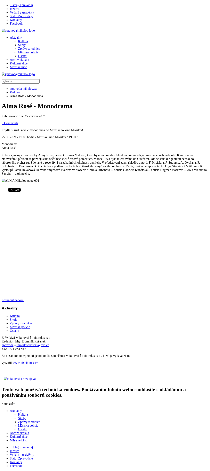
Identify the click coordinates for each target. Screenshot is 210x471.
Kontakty (16, 20)
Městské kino (18, 67)
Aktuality (16, 37)
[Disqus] (105, 246)
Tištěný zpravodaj (21, 5)
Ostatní (22, 56)
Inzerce (14, 8)
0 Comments (10, 123)
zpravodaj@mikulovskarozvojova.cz (25, 345)
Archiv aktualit (19, 59)
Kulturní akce (18, 63)
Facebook (16, 23)
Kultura (23, 41)
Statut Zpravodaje (21, 16)
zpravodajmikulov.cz (23, 88)
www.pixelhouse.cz (25, 362)
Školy (22, 45)
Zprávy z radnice (29, 48)
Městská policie (28, 52)
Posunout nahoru (13, 300)
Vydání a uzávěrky (22, 12)
